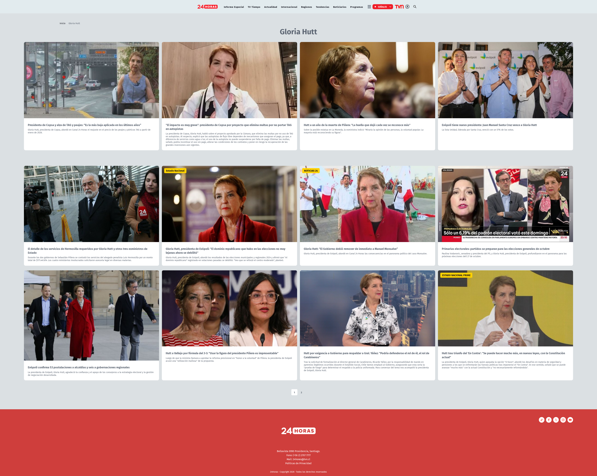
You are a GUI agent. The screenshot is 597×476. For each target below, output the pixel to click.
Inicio (62, 23)
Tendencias (322, 7)
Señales (382, 6)
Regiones (306, 7)
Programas (356, 7)
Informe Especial (234, 7)
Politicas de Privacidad (298, 463)
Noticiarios (339, 7)
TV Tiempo (254, 7)
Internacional (289, 7)
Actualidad (270, 7)
